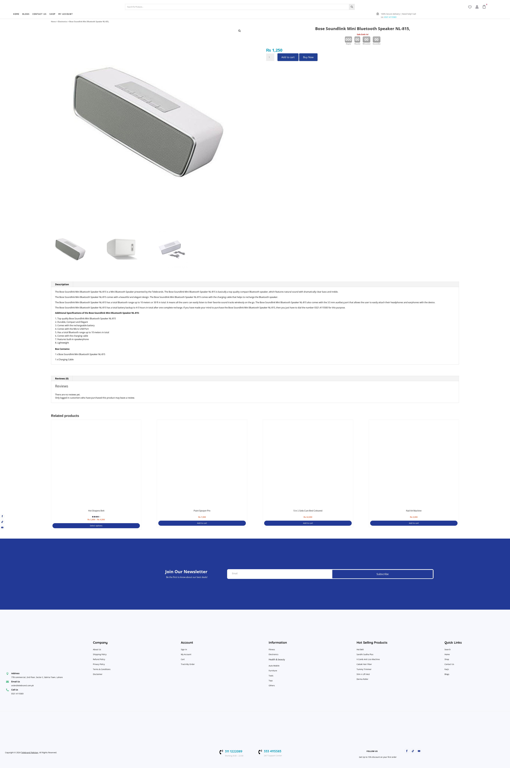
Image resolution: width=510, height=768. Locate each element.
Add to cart (288, 57)
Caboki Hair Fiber (364, 664)
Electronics (62, 22)
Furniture (273, 670)
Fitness (272, 649)
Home (16, 14)
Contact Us (449, 664)
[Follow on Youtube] (2, 527)
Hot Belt (360, 649)
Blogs (26, 14)
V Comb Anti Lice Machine (368, 659)
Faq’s (447, 669)
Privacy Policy (99, 664)
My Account (65, 14)
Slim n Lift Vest (363, 674)
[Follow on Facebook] (2, 516)
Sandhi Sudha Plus (365, 654)
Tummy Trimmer (364, 669)
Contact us (40, 14)
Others (272, 685)
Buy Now (308, 57)
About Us (97, 649)
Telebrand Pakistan (29, 752)
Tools (271, 675)
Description (62, 284)
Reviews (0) (62, 378)
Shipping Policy (100, 654)
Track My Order (188, 664)
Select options (96, 525)
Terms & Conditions (101, 669)
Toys (271, 680)
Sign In (184, 649)
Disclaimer (97, 674)
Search (448, 649)
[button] (239, 30)
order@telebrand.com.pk (22, 685)
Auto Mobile (274, 665)
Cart (183, 659)
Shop (53, 14)
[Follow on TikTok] (2, 521)
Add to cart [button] (202, 523)
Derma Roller (362, 679)
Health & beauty (277, 659)
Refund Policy (99, 659)
